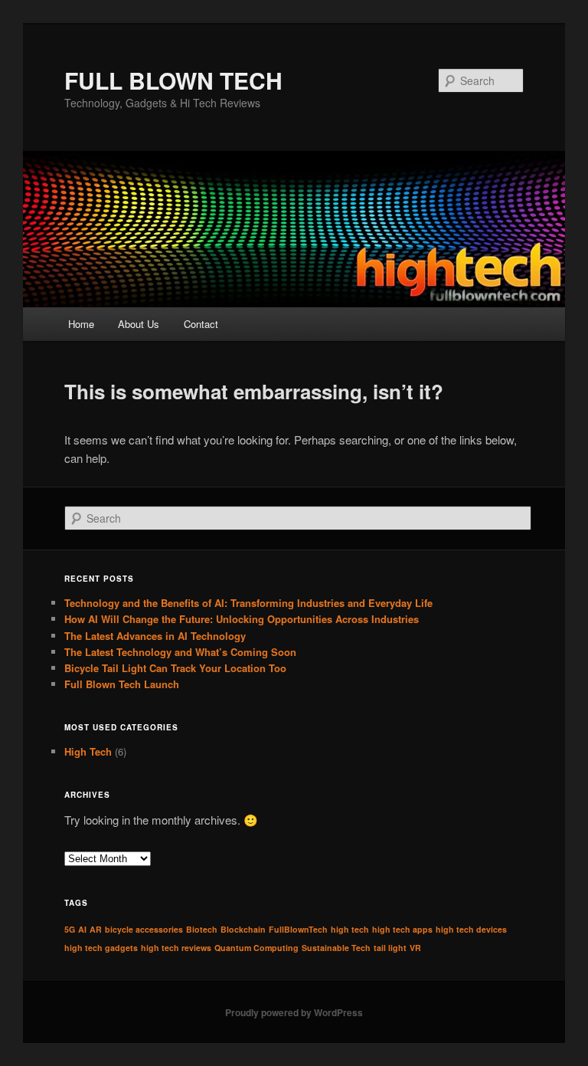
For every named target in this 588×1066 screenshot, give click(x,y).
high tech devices (471, 929)
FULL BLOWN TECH (173, 80)
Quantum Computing (256, 947)
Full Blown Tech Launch (121, 684)
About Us (138, 324)
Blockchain (243, 929)
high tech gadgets (101, 947)
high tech (350, 929)
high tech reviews (176, 947)
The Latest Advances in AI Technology (155, 635)
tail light (390, 947)
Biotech (201, 929)
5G (69, 929)
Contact (201, 324)
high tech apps (402, 929)
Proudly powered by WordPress (294, 1012)
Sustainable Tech (336, 947)
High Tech (88, 751)
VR (415, 947)
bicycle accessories (144, 929)
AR (96, 929)
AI (82, 929)
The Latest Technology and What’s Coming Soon (180, 652)
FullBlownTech (298, 929)
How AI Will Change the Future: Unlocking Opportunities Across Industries (241, 619)
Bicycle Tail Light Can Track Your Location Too (175, 668)
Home (81, 324)
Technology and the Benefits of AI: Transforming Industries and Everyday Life (248, 602)
